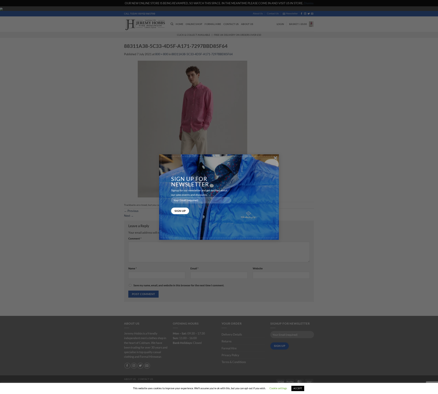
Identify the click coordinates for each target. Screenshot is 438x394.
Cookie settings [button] (278, 388)
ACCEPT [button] (297, 388)
